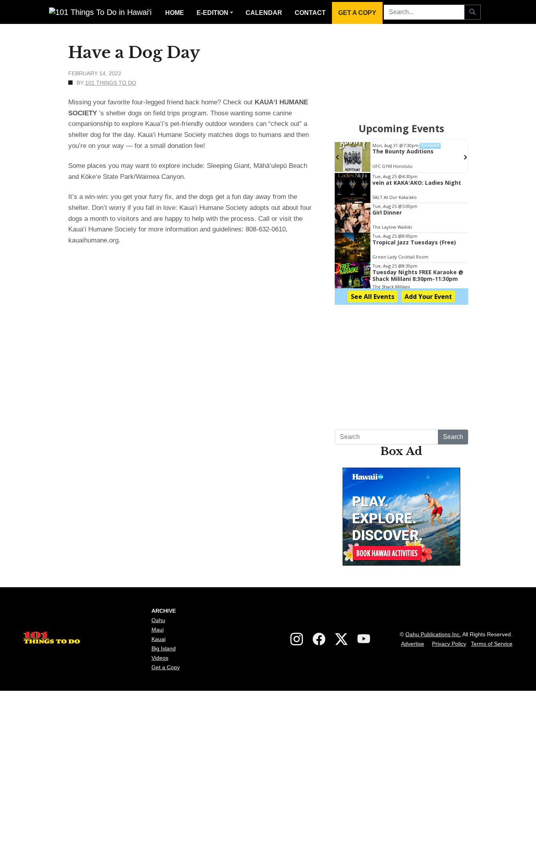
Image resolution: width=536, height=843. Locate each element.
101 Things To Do (110, 83)
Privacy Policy (449, 644)
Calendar (264, 12)
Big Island (163, 648)
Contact (310, 12)
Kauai (158, 639)
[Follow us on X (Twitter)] (341, 639)
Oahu (158, 620)
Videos (159, 658)
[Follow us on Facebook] (319, 639)
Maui (157, 629)
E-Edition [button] (212, 12)
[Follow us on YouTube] (363, 639)
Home (174, 12)
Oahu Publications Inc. (433, 634)
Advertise (412, 644)
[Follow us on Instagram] (296, 639)
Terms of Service (491, 644)
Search (453, 436)
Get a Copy (357, 12)
